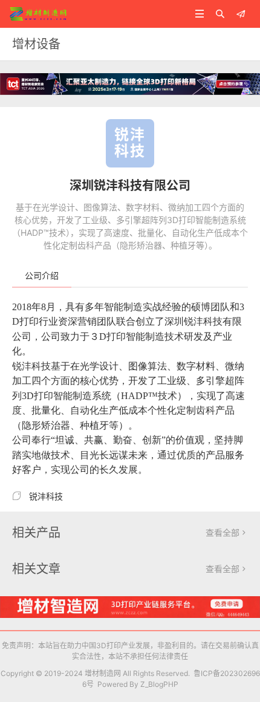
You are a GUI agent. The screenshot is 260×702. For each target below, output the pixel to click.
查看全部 (227, 532)
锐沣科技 (46, 496)
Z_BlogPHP (159, 684)
